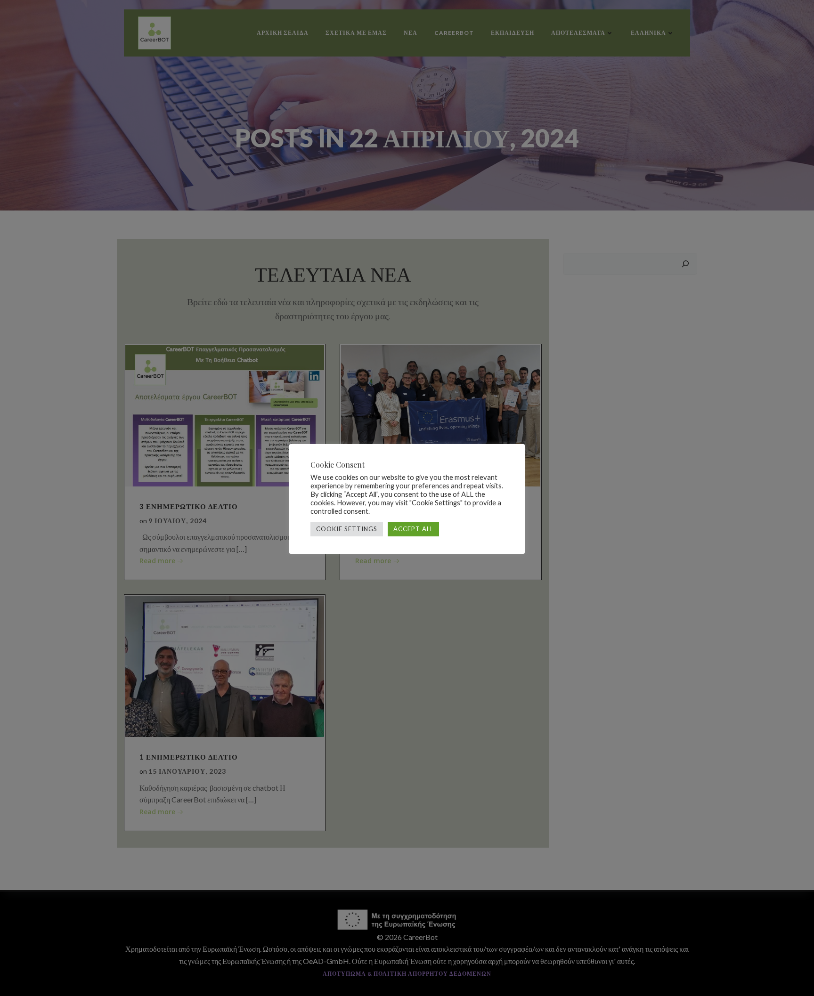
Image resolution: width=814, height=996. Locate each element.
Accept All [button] (413, 529)
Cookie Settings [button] (346, 529)
